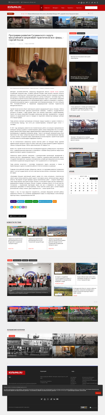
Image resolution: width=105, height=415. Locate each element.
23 (95, 188)
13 (83, 185)
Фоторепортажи (76, 149)
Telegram (21, 201)
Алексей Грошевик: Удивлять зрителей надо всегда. (62, 352)
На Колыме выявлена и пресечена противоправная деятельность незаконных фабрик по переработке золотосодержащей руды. (18, 21)
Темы (62, 8)
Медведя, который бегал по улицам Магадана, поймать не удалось (41, 23)
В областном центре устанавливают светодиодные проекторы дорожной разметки (86, 23)
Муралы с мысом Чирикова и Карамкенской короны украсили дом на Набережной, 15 (64, 23)
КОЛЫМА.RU (14, 7)
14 (87, 185)
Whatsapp (29, 201)
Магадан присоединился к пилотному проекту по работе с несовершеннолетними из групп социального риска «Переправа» (21, 317)
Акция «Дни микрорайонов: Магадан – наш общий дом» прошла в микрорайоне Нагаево (81, 317)
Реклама (84, 381)
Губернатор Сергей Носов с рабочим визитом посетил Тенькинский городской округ (36, 240)
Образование (22, 284)
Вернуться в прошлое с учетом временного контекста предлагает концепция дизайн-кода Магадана (83, 161)
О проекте (73, 381)
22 (91, 188)
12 (79, 185)
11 (75, 185)
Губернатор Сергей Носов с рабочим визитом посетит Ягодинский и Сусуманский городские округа (15, 241)
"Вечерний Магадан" (87, 378)
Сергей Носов (54, 91)
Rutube (35, 201)
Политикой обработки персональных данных (16, 390)
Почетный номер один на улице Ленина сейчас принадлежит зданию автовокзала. (28, 352)
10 (71, 185)
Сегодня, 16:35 (12, 284)
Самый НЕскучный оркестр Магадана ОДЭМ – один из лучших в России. (62, 355)
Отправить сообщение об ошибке (46, 88)
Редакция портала (73, 379)
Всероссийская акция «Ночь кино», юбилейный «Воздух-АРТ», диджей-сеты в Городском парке (86, 278)
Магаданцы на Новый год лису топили (62, 338)
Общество (21, 43)
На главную (73, 377)
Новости (46, 8)
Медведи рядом (59, 283)
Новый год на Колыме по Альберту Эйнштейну (86, 336)
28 (87, 190)
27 (83, 190)
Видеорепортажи (13, 308)
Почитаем (11, 336)
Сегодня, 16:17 (58, 294)
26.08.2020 (51, 234)
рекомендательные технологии (77, 390)
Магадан (55, 8)
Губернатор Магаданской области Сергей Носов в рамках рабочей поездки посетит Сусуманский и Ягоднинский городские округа (57, 242)
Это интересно (32, 260)
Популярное (73, 33)
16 (95, 185)
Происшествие (17, 260)
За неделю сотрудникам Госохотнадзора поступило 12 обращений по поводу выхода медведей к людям (63, 279)
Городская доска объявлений (89, 380)
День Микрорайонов (84, 308)
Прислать (79, 8)
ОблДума (29, 284)
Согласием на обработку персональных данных (43, 390)
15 (91, 185)
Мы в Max (13, 201)
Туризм (75, 295)
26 (79, 190)
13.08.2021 (10, 234)
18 (75, 188)
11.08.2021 (31, 234)
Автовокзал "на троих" (17, 349)
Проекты (70, 8)
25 (75, 190)
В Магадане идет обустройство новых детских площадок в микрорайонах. (52, 317)
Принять (98, 393)
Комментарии (81, 33)
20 (83, 188)
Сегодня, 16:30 (58, 272)
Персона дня (74, 116)
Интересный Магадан (46, 201)
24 (71, 190)
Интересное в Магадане (88, 377)
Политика (25, 260)
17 (71, 188)
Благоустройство (43, 308)
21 (87, 188)
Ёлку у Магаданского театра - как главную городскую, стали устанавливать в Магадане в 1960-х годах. (63, 342)
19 (79, 188)
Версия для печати (34, 88)
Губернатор (12, 43)
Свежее (10, 260)
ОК (55, 201)
